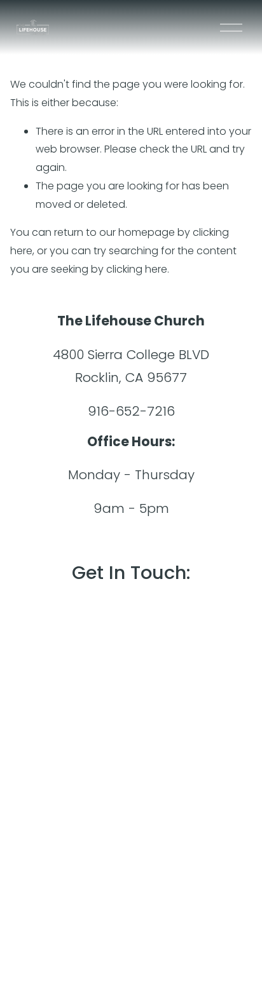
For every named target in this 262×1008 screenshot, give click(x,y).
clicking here (136, 269)
